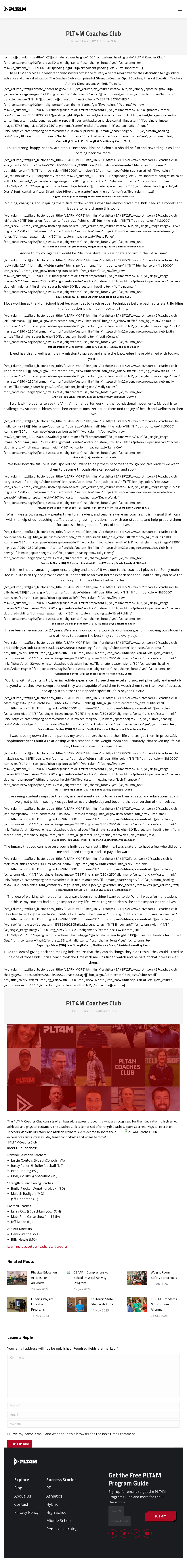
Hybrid (52, 1504)
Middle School (59, 1520)
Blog (18, 1487)
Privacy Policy (26, 1512)
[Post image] (17, 1278)
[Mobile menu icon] (179, 9)
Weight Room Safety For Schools (164, 1275)
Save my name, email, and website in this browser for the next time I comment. (73, 1434)
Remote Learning (61, 1528)
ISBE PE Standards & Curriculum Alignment (164, 1304)
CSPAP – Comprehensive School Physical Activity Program (91, 1277)
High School (57, 1512)
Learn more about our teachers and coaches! (37, 1246)
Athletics (54, 1496)
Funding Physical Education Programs (42, 1304)
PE (48, 1487)
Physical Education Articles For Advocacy (44, 1277)
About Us (22, 1496)
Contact (21, 1504)
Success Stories (61, 1479)
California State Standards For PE (103, 1302)
